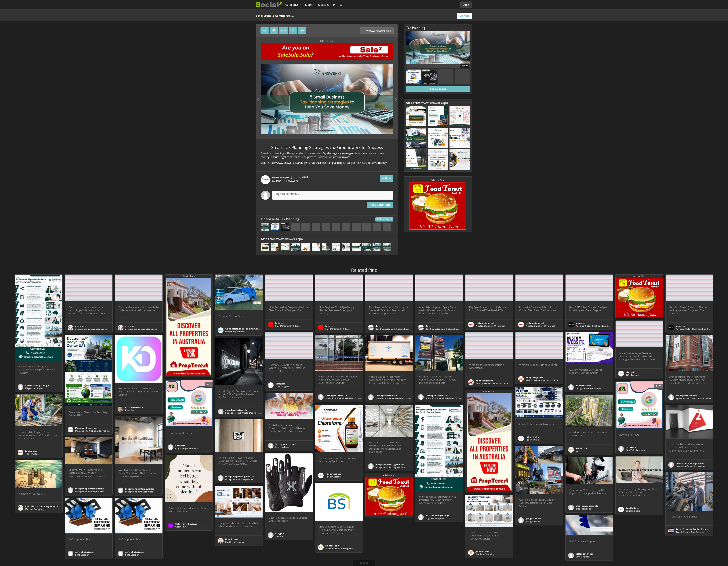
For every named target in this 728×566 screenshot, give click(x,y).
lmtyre (279, 323)
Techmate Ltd (333, 473)
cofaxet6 (180, 445)
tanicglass (31, 450)
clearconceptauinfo (587, 505)
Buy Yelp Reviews (635, 450)
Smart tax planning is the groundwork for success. (291, 153)
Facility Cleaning (234, 542)
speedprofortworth (336, 395)
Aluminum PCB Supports (339, 548)
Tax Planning (289, 219)
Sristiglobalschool (285, 444)
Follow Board (384, 219)
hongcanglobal (484, 380)
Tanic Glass (31, 453)
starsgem (581, 323)
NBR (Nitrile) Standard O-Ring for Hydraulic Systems (505, 383)
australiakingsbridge (37, 385)
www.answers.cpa (378, 30)
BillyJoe (279, 533)
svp (577, 451)
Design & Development (588, 388)
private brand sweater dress (91, 328)
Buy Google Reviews (186, 448)
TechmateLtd (333, 476)
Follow (386, 178)
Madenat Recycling (86, 428)
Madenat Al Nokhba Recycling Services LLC (99, 430)
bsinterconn (332, 545)
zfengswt (80, 326)
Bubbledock (632, 508)
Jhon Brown (231, 539)
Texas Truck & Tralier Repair (692, 529)
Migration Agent (34, 388)
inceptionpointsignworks (389, 464)
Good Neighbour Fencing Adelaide (244, 328)
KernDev (129, 410)
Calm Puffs (181, 526)
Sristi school (282, 446)
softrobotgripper (84, 551)
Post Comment (380, 204)
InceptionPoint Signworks (390, 467)
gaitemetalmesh (484, 323)
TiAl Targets (632, 374)
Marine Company (35, 509)
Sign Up (464, 16)
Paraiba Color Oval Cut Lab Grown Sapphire (600, 325)
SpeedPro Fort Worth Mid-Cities (343, 398)
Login (466, 4)
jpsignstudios (533, 518)
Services (280, 536)
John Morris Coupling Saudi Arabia (44, 506)
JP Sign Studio (533, 521)
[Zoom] (293, 30)
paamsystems (583, 385)
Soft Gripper (82, 554)
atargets (630, 372)
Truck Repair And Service (690, 532)
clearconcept (583, 508)
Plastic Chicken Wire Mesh (490, 325)
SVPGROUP (582, 448)
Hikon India (532, 436)
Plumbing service (235, 331)
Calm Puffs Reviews (186, 523)
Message (323, 4)
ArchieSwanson (134, 407)
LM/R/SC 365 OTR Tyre (287, 325)
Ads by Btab (327, 41)
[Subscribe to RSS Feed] (334, 4)
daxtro (379, 326)
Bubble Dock (633, 510)
